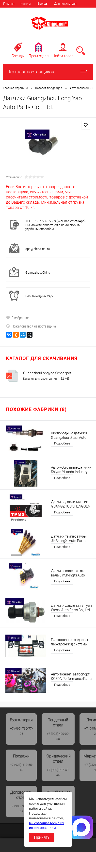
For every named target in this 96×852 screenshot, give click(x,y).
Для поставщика (14, 11)
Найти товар (62, 56)
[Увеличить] (48, 147)
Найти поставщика (45, 11)
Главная (9, 3)
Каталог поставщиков (31, 71)
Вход (64, 10)
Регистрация (83, 10)
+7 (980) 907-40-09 (21, 808)
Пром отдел (38, 56)
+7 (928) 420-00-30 (58, 736)
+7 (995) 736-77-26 (21, 731)
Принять (41, 837)
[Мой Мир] (23, 335)
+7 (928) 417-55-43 (21, 767)
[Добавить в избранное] (85, 125)
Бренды (42, 3)
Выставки (9, 18)
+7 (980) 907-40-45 (58, 772)
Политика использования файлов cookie (31, 26)
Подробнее (62, 443)
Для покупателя (65, 3)
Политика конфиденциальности (25, 40)
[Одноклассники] (16, 335)
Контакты (29, 18)
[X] (29, 335)
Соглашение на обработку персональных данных (37, 33)
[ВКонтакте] (9, 335)
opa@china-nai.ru (37, 249)
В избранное (21, 317)
